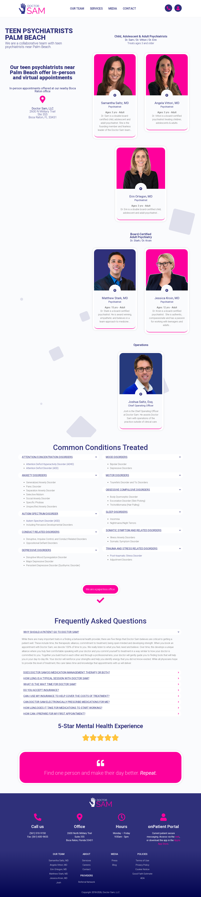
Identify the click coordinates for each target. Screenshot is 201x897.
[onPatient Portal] (163, 817)
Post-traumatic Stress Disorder (126, 555)
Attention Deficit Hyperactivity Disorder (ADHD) (50, 464)
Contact (86, 869)
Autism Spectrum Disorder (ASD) (43, 520)
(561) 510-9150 (38, 833)
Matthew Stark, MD (58, 873)
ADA (142, 878)
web (177, 836)
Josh (58, 882)
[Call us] (37, 817)
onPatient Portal (163, 826)
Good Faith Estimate (142, 873)
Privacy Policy (142, 865)
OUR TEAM (77, 8)
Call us (37, 826)
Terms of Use (142, 860)
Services (86, 860)
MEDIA (112, 8)
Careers (86, 865)
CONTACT (129, 8)
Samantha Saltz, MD (59, 860)
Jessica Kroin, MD (58, 878)
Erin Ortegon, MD (58, 869)
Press (114, 860)
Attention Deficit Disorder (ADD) (42, 468)
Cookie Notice (142, 869)
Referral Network (86, 882)
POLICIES (142, 854)
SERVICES (96, 8)
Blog (114, 865)
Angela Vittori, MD (58, 865)
